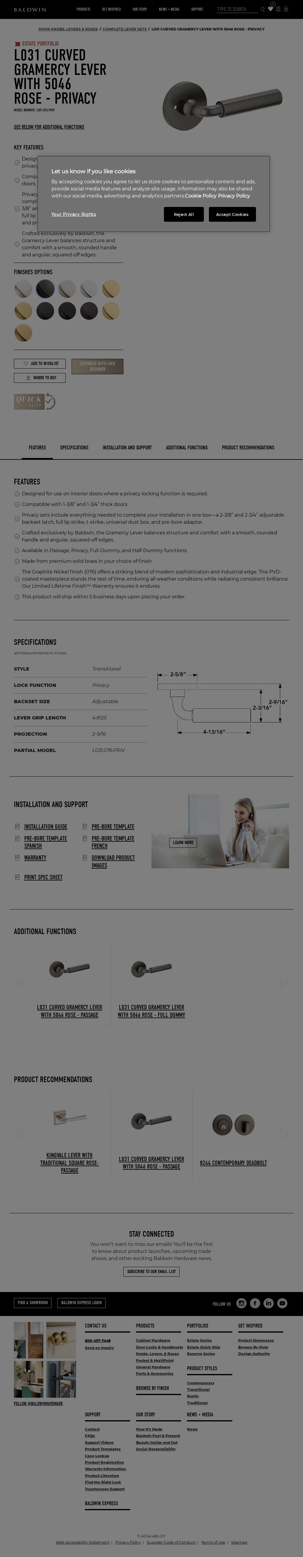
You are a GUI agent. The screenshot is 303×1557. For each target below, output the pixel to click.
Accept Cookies (232, 214)
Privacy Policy (234, 196)
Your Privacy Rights (73, 214)
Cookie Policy (201, 196)
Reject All (184, 214)
